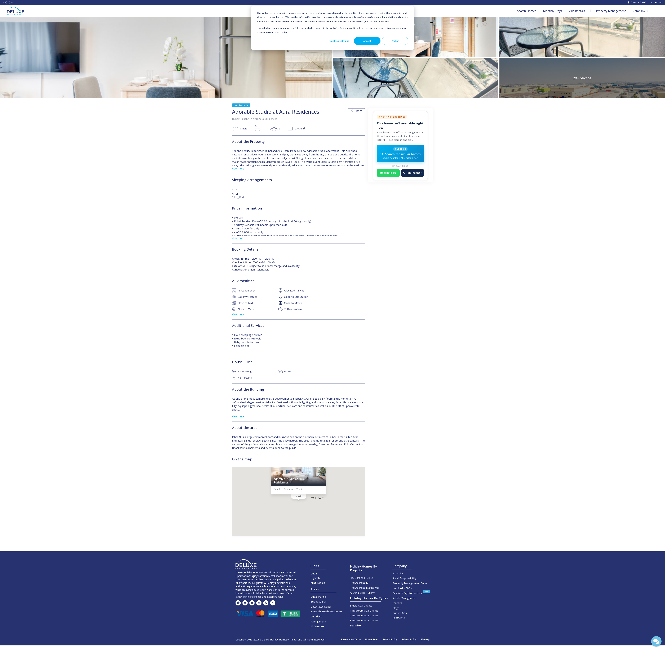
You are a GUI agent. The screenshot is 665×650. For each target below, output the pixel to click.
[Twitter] (245, 602)
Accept (367, 40)
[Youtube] (252, 602)
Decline (395, 40)
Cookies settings (339, 40)
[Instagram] (272, 602)
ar (660, 2)
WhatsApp (390, 172)
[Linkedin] (258, 602)
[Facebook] (238, 602)
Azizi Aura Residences (265, 118)
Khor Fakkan (318, 582)
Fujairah (315, 578)
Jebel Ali (245, 118)
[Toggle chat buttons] (656, 641)
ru (652, 2)
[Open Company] (647, 11)
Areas (315, 589)
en (656, 2)
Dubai (235, 118)
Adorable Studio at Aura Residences (289, 480)
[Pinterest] (265, 602)
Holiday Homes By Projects (363, 568)
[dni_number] (414, 172)
